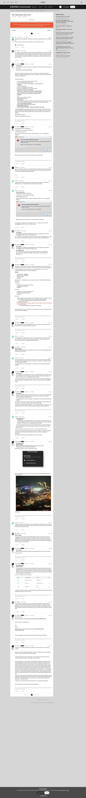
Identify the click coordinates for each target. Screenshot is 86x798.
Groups (45, 6)
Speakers (57, 27)
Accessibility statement (50, 702)
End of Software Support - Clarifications (64, 25)
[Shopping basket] (81, 2)
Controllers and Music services (40, 10)
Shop (4, 2)
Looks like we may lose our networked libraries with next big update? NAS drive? (64, 42)
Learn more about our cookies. (63, 790)
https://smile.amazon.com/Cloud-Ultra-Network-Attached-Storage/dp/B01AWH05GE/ (30, 618)
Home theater (58, 30)
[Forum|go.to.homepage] (20, 7)
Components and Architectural (61, 57)
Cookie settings (42, 702)
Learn (8, 2)
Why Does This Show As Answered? (63, 55)
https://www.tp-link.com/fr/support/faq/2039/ (24, 69)
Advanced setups (59, 44)
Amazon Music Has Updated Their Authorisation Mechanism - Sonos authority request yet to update (64, 21)
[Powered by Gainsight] (43, 700)
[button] (66, 7)
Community (12, 10)
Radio (16, 2)
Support (11, 2)
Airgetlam (16, 167)
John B (16, 180)
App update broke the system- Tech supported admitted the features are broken (64, 47)
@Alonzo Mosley (18, 348)
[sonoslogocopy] (43, 2)
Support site (50, 6)
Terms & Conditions (35, 702)
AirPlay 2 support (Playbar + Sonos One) (64, 29)
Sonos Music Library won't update (63, 16)
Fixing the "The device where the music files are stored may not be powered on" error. (65, 33)
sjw (15, 37)
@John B (25, 39)
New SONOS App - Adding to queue (63, 52)
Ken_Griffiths (17, 50)
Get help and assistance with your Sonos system (25, 10)
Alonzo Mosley (17, 64)
